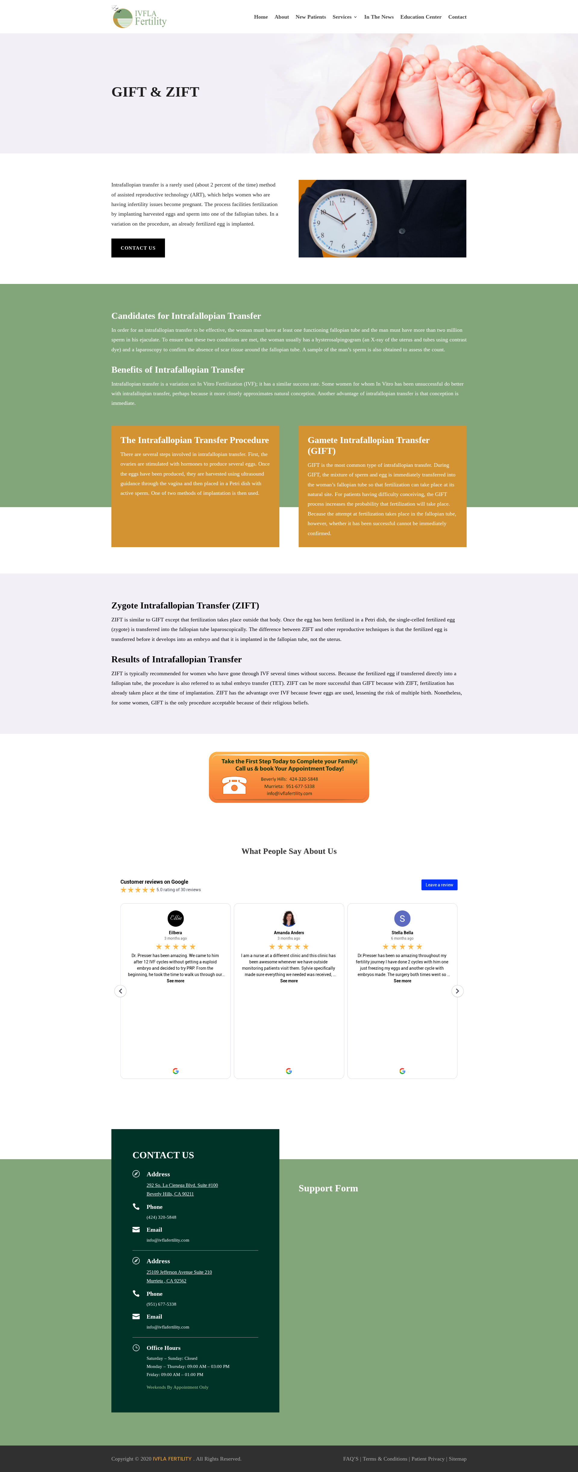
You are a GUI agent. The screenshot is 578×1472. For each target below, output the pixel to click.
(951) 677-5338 (161, 1304)
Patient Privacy (428, 1459)
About (282, 17)
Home (261, 17)
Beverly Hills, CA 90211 (170, 1193)
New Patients (311, 17)
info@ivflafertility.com (168, 1240)
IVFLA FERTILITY (172, 1458)
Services (342, 17)
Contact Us (138, 248)
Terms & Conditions (385, 1459)
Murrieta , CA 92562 (166, 1280)
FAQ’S (351, 1459)
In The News (379, 17)
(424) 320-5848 (161, 1217)
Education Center (421, 17)
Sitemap (458, 1459)
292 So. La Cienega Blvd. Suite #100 (182, 1185)
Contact (457, 17)
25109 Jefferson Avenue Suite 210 (179, 1272)
